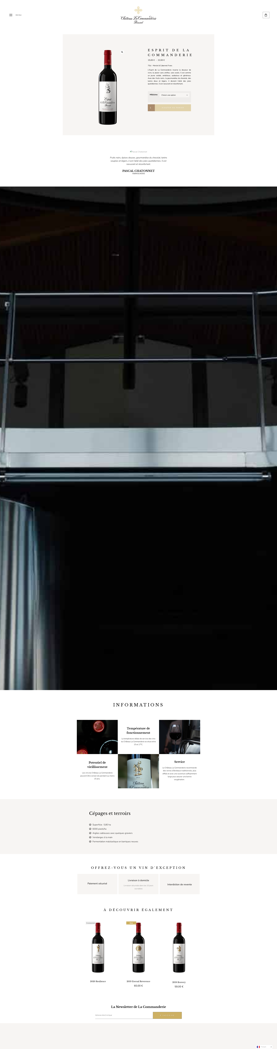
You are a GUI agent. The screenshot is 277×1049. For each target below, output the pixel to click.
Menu (19, 15)
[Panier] (266, 15)
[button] (122, 52)
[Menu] (11, 15)
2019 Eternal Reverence (138, 981)
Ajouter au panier (173, 108)
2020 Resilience (98, 981)
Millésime (154, 95)
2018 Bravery (179, 982)
